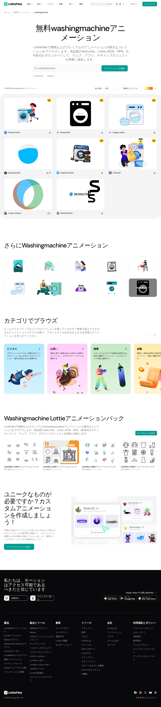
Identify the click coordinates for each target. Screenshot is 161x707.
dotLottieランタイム (91, 669)
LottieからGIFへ (37, 660)
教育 (84, 632)
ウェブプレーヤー (38, 643)
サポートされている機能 (93, 665)
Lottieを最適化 (36, 673)
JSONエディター (37, 668)
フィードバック (114, 632)
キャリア (111, 644)
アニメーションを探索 (14, 672)
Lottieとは (86, 640)
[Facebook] (135, 692)
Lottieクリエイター (13, 635)
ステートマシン (89, 661)
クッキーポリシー (141, 644)
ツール (50, 4)
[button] (80, 68)
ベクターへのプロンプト (41, 648)
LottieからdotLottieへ (40, 664)
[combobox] (112, 88)
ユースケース (62, 632)
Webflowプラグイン (39, 628)
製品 (29, 4)
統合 (39, 4)
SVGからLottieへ (37, 656)
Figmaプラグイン (11, 639)
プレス (110, 636)
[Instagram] (140, 692)
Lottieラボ (86, 653)
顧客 (61, 4)
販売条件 (137, 640)
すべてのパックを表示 (146, 433)
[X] (145, 692)
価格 (81, 4)
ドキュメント (88, 628)
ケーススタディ (63, 628)
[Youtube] (150, 692)
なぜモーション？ (64, 644)
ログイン (134, 4)
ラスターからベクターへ (41, 652)
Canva (33, 632)
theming (50, 76)
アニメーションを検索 (103, 4)
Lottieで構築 (61, 640)
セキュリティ (139, 632)
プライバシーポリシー (143, 628)
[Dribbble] (155, 692)
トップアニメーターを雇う (19, 547)
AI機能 (84, 674)
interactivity (38, 76)
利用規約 (137, 636)
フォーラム (87, 644)
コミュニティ (88, 657)
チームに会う (113, 640)
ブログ (85, 636)
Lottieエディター (12, 651)
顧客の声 (60, 636)
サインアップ (149, 4)
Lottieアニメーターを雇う (16, 667)
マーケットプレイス (13, 663)
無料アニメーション (13, 659)
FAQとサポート (88, 649)
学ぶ (71, 4)
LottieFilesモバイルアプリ (16, 655)
